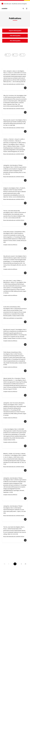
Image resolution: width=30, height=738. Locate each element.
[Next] (21, 563)
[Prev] (8, 563)
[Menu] (26, 8)
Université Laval (7, 4)
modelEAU (4, 8)
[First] (4, 563)
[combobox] (8, 54)
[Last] (25, 563)
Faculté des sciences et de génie (19, 4)
